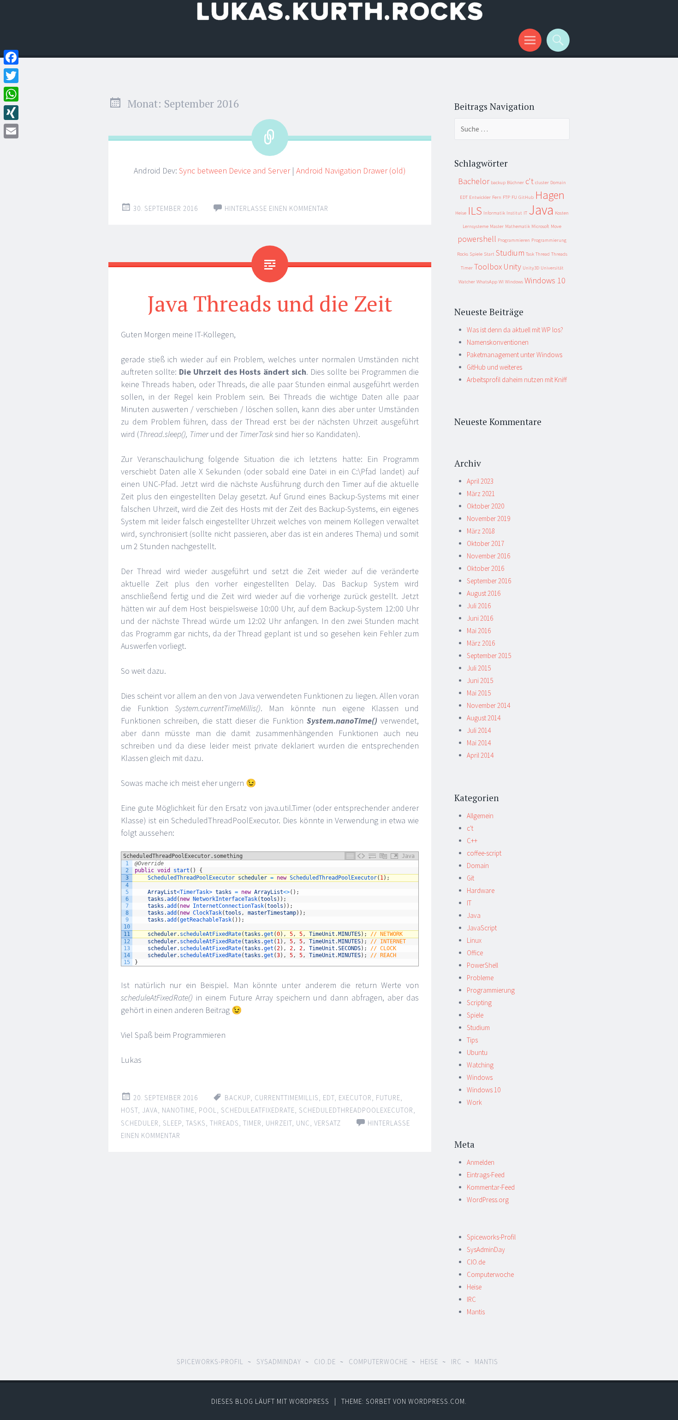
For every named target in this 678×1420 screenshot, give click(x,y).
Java (150, 1110)
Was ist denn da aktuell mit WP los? (515, 329)
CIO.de (476, 1262)
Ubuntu (477, 1052)
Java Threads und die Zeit (270, 303)
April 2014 (480, 755)
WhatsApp (486, 282)
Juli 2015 (479, 668)
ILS (475, 211)
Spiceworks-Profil (491, 1237)
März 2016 (481, 643)
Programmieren (514, 240)
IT (525, 213)
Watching (480, 1065)
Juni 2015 (480, 680)
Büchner (515, 183)
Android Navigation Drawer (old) (351, 170)
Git (470, 878)
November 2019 (488, 518)
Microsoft (540, 226)
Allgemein (480, 815)
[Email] (11, 131)
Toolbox (488, 266)
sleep (172, 1123)
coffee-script (484, 853)
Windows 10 (544, 280)
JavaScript (482, 927)
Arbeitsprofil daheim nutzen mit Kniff (517, 379)
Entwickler (480, 197)
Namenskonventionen (498, 342)
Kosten (562, 213)
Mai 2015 (479, 693)
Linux (474, 940)
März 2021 (481, 493)
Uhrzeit (279, 1123)
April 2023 (480, 481)
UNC (303, 1123)
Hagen (550, 195)
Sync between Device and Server (234, 170)
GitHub (526, 197)
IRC (471, 1299)
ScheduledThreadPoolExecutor (356, 1110)
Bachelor (473, 181)
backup (237, 1097)
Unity (512, 266)
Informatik (494, 213)
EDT (328, 1097)
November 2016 (488, 555)
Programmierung (548, 240)
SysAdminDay (486, 1249)
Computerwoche (490, 1274)
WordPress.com (436, 1401)
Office (475, 952)
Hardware (480, 890)
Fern (496, 197)
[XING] (11, 112)
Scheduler (140, 1123)
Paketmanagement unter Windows (514, 354)
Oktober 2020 (485, 506)
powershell (477, 239)
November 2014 (488, 705)
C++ (472, 840)
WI (501, 282)
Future (388, 1097)
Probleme (480, 977)
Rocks (462, 254)
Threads (224, 1123)
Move (556, 226)
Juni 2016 (480, 618)
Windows (514, 282)
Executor (355, 1097)
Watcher (466, 282)
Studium (510, 252)
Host (129, 1110)
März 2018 (481, 531)
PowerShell (482, 965)
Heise (460, 213)
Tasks (196, 1123)
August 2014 (483, 717)
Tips (472, 1040)
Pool (208, 1110)
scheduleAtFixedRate (258, 1110)
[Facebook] (11, 57)
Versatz (327, 1123)
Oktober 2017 (485, 543)
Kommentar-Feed (491, 1187)
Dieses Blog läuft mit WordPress (270, 1401)
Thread (542, 254)
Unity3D (531, 268)
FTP (506, 197)
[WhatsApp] (11, 94)
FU (514, 197)
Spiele (476, 254)
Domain (558, 183)
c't (529, 181)
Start (489, 254)
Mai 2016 (479, 630)
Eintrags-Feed (486, 1174)
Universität (552, 268)
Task (530, 254)
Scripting (479, 1002)
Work (474, 1102)
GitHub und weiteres (494, 367)
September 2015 (489, 655)
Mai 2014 (479, 742)
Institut (514, 213)
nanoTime (178, 1110)
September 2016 (489, 580)
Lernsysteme (475, 226)
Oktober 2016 (485, 568)
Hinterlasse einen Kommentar (276, 208)
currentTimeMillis (287, 1097)
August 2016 (483, 593)
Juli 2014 (479, 730)
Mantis (476, 1311)
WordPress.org (488, 1199)
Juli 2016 (479, 605)
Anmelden (480, 1162)
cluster (542, 183)
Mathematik (517, 226)
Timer (252, 1123)
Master (497, 226)
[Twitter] (11, 75)
